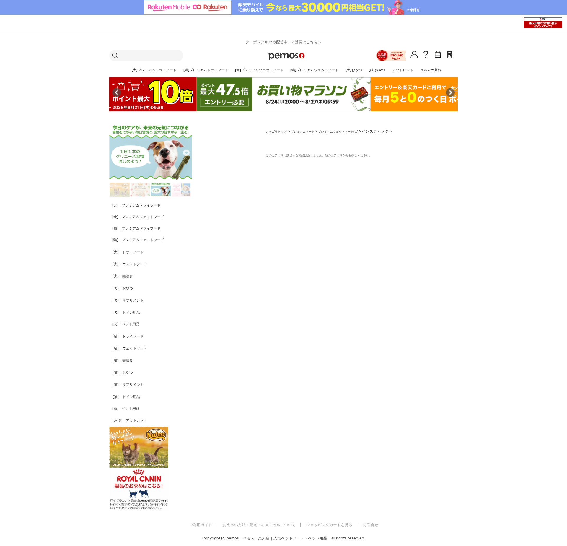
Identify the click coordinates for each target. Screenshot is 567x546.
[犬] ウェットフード (130, 264)
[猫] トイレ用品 (126, 397)
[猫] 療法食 (123, 360)
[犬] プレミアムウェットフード (138, 217)
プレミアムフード (303, 132)
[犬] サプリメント (128, 300)
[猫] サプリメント (128, 385)
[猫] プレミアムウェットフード (138, 240)
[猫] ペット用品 (125, 408)
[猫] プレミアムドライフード (136, 228)
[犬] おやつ (123, 288)
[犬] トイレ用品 (126, 313)
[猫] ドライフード (128, 336)
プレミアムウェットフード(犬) (338, 132)
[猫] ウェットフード (130, 348)
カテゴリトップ (276, 132)
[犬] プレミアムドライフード (136, 205)
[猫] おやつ (123, 372)
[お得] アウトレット (130, 420)
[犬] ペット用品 (125, 324)
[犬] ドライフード (128, 252)
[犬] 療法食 (123, 276)
